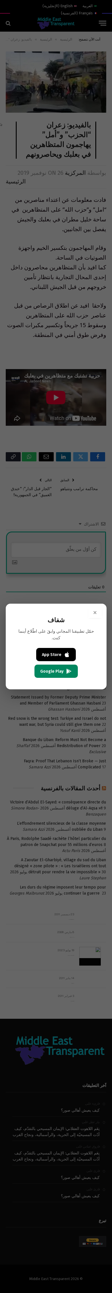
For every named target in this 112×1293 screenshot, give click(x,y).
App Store (51, 654)
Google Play (51, 671)
